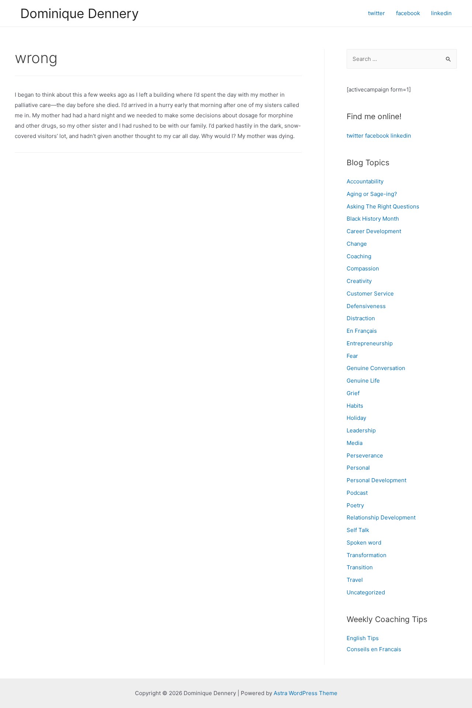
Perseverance (365, 455)
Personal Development (376, 480)
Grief (353, 393)
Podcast (357, 492)
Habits (355, 405)
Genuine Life (363, 380)
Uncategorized (366, 592)
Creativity (359, 280)
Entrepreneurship (370, 343)
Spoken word (364, 542)
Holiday (356, 417)
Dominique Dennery (79, 13)
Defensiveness (366, 306)
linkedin (401, 135)
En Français (362, 330)
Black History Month (373, 218)
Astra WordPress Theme (305, 693)
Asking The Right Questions (383, 206)
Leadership (361, 430)
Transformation (366, 555)
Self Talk (358, 529)
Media (354, 442)
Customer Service (370, 293)
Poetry (355, 505)
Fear (352, 355)
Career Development (374, 231)
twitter (355, 135)
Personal (358, 467)
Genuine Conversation (376, 368)
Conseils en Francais (374, 649)
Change (357, 243)
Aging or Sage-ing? (372, 193)
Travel (355, 579)
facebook (377, 135)
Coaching (359, 256)
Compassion (363, 268)
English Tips (363, 638)
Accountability (365, 181)
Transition (360, 567)
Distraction (361, 318)
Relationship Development (381, 517)
